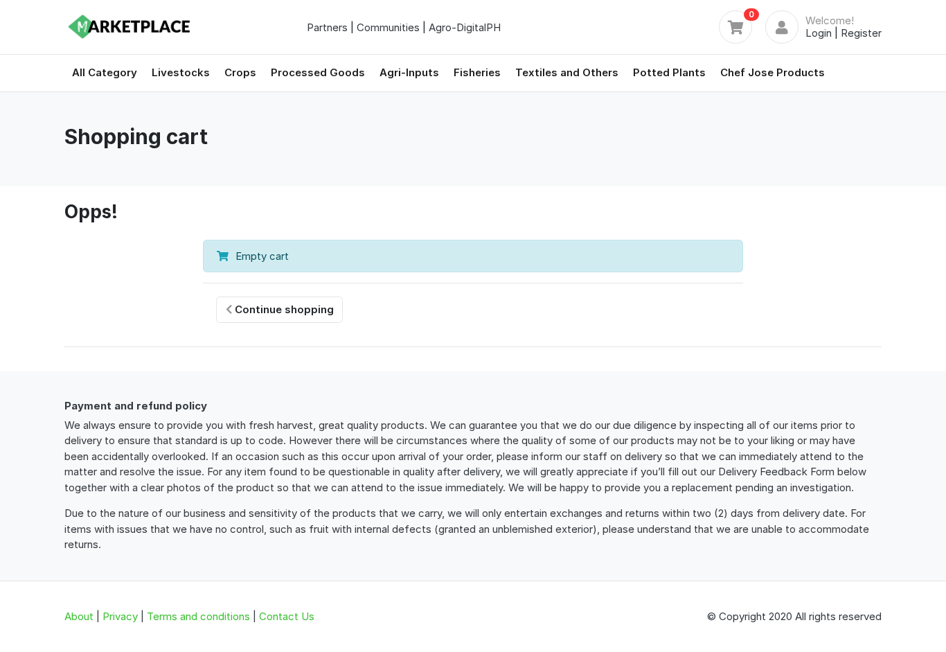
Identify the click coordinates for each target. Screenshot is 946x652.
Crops (240, 72)
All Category (104, 72)
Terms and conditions (198, 616)
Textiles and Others (566, 72)
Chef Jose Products (772, 72)
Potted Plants (669, 72)
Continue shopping (283, 309)
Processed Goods (318, 72)
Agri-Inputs (409, 72)
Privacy (120, 616)
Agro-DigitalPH (465, 27)
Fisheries (477, 72)
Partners (327, 27)
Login (818, 32)
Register (861, 32)
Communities (388, 27)
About (78, 616)
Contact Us (286, 616)
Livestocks (181, 72)
